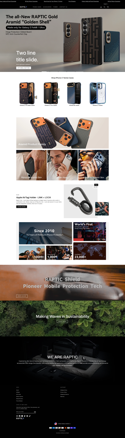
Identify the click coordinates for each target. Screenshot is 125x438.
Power (55, 6)
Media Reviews (19, 398)
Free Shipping (82, 1)
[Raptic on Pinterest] (27, 416)
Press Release (19, 400)
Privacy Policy (63, 392)
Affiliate (18, 392)
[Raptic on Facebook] (19, 416)
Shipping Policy (63, 390)
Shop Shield (22, 296)
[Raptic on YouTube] (22, 416)
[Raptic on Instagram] (17, 416)
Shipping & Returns (64, 394)
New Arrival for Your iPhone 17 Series (64, 1)
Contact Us (63, 6)
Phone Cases (37, 6)
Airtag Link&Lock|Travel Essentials (18, 1)
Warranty (62, 396)
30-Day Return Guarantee (42, 1)
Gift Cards (18, 394)
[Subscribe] (35, 412)
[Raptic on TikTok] (30, 416)
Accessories (47, 6)
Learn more (22, 206)
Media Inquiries (19, 396)
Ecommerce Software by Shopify (62, 432)
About (17, 390)
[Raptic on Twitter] (24, 416)
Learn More (62, 321)
